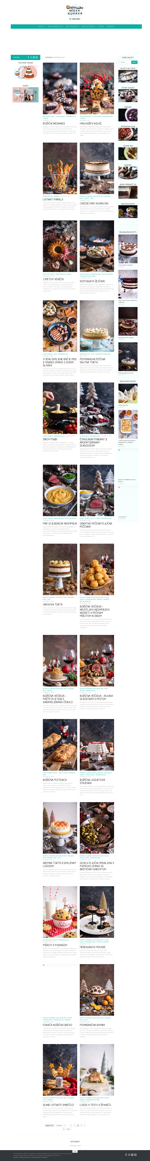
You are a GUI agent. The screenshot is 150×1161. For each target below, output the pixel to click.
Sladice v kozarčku (103, 942)
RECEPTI (41, 26)
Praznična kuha (71, 116)
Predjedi (99, 599)
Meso (55, 354)
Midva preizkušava (72, 26)
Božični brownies (54, 123)
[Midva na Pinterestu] (34, 57)
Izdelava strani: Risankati (39, 1157)
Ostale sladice (60, 116)
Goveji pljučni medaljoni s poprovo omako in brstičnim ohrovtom (97, 866)
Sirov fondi (50, 439)
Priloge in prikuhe (107, 274)
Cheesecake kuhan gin (94, 203)
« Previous (59, 1125)
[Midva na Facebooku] (28, 57)
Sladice (46, 118)
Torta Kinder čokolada (125, 265)
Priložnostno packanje (88, 276)
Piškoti (55, 940)
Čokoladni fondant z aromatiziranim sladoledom (93, 442)
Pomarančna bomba (92, 1025)
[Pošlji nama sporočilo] (37, 57)
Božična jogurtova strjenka (92, 781)
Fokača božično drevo (57, 1025)
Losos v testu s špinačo (95, 1105)
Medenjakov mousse (92, 947)
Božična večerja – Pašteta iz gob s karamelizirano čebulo (58, 699)
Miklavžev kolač (91, 123)
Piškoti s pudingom (55, 945)
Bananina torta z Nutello (126, 338)
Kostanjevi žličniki (92, 281)
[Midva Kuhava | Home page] (75, 12)
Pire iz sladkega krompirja (60, 523)
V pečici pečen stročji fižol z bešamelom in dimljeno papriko (127, 442)
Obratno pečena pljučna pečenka (96, 525)
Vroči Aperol (122, 517)
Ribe (55, 858)
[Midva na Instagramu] (31, 57)
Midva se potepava (88, 26)
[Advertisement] (75, 42)
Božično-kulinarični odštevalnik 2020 (54, 597)
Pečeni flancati (123, 405)
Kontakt (15, 1157)
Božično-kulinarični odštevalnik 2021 (91, 196)
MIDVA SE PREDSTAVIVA (55, 26)
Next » (69, 1129)
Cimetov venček (53, 279)
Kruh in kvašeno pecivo (50, 773)
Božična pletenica (55, 780)
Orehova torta (52, 604)
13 (63, 1129)
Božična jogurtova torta (125, 373)
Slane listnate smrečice (58, 1105)
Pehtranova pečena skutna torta (92, 360)
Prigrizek (56, 196)
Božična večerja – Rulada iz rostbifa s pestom (96, 697)
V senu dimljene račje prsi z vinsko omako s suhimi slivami (60, 362)
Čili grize (101, 26)
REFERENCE (110, 26)
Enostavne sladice (49, 116)
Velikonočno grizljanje (103, 354)
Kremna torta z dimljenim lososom (59, 864)
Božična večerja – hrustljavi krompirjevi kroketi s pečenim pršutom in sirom (95, 611)
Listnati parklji (53, 199)
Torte (91, 198)
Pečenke (97, 518)
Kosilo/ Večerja (85, 274)
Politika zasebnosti (25, 1157)
